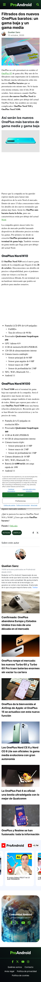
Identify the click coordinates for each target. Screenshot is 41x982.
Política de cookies (9, 505)
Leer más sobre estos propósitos (29, 490)
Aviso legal (34, 505)
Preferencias (20, 501)
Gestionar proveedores (11, 490)
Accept (20, 495)
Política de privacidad (23, 505)
